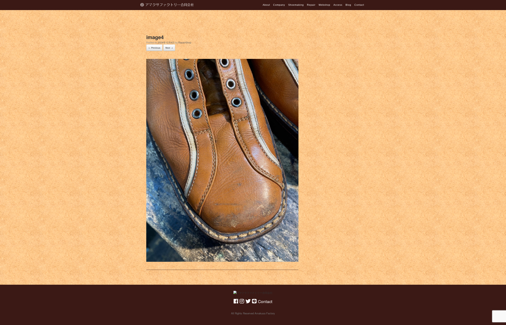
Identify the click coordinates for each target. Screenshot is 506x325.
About (266, 5)
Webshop (324, 5)
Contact (359, 5)
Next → (169, 47)
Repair (311, 5)
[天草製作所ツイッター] (248, 300)
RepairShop (184, 42)
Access (337, 5)
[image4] (222, 159)
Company (279, 5)
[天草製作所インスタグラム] (242, 300)
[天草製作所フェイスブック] (236, 300)
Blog (348, 5)
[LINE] (254, 300)
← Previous (154, 47)
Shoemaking (296, 5)
